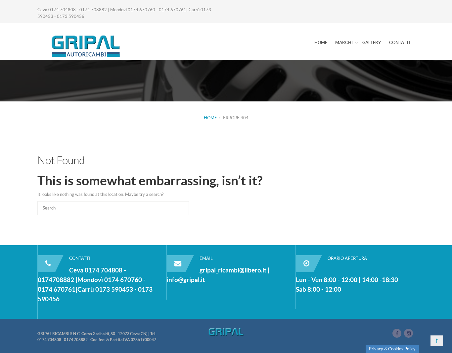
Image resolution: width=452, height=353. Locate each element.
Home (320, 42)
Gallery (371, 42)
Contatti (399, 42)
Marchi (344, 42)
